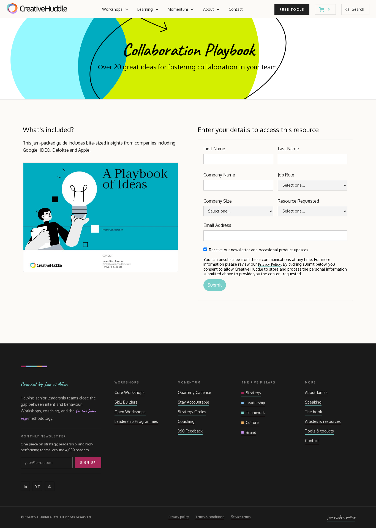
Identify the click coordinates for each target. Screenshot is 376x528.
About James (316, 392)
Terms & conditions (209, 517)
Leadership (255, 402)
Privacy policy (178, 517)
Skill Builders (126, 402)
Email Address (217, 225)
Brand (251, 432)
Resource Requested (298, 201)
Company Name (219, 175)
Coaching (186, 421)
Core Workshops (130, 392)
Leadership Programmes (136, 421)
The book (313, 411)
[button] (115, 9)
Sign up (88, 462)
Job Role (286, 175)
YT (37, 486)
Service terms (240, 517)
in (25, 486)
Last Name (288, 148)
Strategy (253, 392)
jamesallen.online (341, 517)
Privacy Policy (269, 264)
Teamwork (255, 412)
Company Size (217, 201)
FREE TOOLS (292, 9)
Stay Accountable (193, 402)
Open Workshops (130, 411)
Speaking (313, 402)
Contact (236, 9)
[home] (37, 9)
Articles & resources (323, 421)
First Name (214, 148)
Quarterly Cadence (194, 392)
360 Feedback (190, 431)
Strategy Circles (192, 411)
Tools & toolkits (319, 431)
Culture (252, 422)
